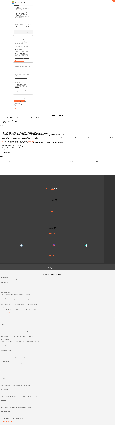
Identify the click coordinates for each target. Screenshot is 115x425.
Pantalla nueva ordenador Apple (22, 54)
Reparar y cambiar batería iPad (23, 28)
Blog (14, 107)
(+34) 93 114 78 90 (54, 236)
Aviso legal (51, 268)
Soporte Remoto (23, 81)
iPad (18, 41)
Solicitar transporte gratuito (7, 312)
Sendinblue (3, 142)
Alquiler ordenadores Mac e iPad (22, 66)
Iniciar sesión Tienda (21, 60)
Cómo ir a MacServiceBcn (8, 366)
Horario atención (4, 330)
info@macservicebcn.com (11, 124)
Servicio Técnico (16, 5)
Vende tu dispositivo (22, 50)
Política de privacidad (52, 266)
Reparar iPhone (22, 16)
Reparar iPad (23, 24)
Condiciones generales (51, 267)
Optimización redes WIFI (22, 78)
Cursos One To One (22, 69)
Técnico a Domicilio (22, 74)
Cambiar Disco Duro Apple (22, 14)
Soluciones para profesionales (23, 86)
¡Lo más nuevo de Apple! (22, 41)
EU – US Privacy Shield (30, 141)
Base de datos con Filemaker (23, 90)
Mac (18, 36)
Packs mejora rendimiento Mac (22, 57)
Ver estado (19, 105)
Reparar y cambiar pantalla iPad (23, 26)
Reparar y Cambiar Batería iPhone (23, 21)
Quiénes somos (51, 265)
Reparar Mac (22, 8)
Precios (15, 108)
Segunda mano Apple (21, 46)
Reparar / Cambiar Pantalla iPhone (24, 19)
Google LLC (3, 141)
